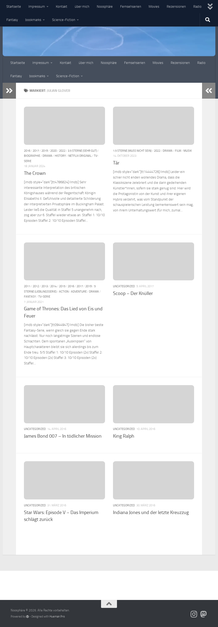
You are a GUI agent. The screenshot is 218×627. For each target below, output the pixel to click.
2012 (36, 286)
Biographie (32, 156)
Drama (47, 156)
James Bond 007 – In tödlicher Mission (63, 436)
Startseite (13, 6)
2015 (62, 286)
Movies (154, 6)
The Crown (35, 173)
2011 (27, 286)
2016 (27, 151)
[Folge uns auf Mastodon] (203, 614)
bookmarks (33, 20)
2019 (44, 151)
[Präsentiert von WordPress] (27, 616)
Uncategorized (124, 286)
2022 (62, 151)
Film (178, 151)
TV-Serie (44, 296)
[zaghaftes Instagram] (194, 614)
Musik (187, 151)
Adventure (79, 291)
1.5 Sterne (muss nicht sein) (132, 151)
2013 (44, 286)
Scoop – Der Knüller (133, 293)
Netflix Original (79, 156)
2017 (36, 151)
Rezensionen (176, 6)
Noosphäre (105, 6)
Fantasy (12, 20)
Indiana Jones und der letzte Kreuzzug (151, 512)
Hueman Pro (57, 616)
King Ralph (123, 436)
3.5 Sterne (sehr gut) (82, 151)
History (60, 156)
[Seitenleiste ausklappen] (9, 91)
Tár (116, 163)
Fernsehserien (130, 6)
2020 (53, 151)
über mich (82, 6)
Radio (197, 6)
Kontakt (61, 6)
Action (64, 291)
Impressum (36, 6)
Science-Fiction (63, 20)
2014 (53, 286)
